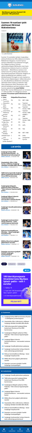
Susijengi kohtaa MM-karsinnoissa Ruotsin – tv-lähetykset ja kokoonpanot (10, 153)
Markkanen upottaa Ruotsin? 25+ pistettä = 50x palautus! (14, 13)
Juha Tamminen (8, 53)
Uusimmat (6, 312)
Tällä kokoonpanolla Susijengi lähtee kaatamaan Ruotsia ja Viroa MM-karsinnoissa (11, 174)
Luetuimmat (7, 371)
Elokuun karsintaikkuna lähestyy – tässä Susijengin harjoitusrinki (10, 232)
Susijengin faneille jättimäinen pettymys (11, 207)
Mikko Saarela (5, 177)
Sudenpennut (12, 264)
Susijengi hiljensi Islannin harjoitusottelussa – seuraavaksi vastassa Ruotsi (10, 197)
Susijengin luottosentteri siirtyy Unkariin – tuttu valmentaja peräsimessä (9, 221)
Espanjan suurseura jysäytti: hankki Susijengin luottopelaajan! (11, 253)
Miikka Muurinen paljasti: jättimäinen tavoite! (10, 242)
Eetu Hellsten (5, 167)
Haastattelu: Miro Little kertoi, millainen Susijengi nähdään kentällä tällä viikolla (11, 163)
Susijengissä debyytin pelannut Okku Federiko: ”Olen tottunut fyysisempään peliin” (11, 188)
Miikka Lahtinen (5, 156)
